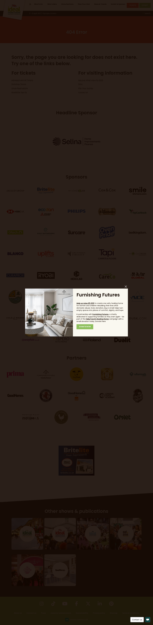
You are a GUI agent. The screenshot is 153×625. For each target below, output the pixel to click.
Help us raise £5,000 (85, 303)
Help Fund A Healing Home (97, 319)
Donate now (85, 326)
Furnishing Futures (100, 314)
